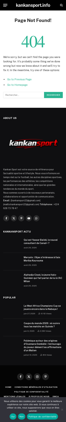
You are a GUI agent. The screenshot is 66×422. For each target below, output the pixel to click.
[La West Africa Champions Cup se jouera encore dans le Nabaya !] (12, 310)
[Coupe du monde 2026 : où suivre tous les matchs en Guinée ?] (12, 327)
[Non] (62, 409)
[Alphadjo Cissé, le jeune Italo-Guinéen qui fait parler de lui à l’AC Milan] (12, 279)
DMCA (56, 396)
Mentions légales (14, 396)
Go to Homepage (17, 84)
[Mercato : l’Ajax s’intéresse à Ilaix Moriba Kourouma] (12, 261)
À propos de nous (39, 396)
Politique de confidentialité (31, 392)
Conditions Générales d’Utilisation (36, 387)
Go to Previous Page (19, 79)
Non (22, 416)
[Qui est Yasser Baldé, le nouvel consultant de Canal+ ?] (12, 244)
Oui (13, 416)
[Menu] (5, 5)
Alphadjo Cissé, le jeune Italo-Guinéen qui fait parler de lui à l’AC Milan (43, 278)
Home (8, 387)
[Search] (61, 5)
